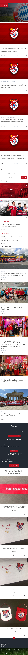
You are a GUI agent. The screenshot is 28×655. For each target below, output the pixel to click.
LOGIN (24, 177)
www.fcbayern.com (14, 465)
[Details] (3, 514)
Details (3, 229)
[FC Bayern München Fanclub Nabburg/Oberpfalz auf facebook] (26, 55)
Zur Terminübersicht (6, 246)
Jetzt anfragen (14, 450)
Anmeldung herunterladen (14, 435)
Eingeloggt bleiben (6, 181)
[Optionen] (25, 635)
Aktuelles (13, 639)
